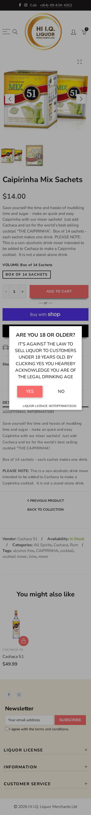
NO (61, 391)
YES (30, 391)
